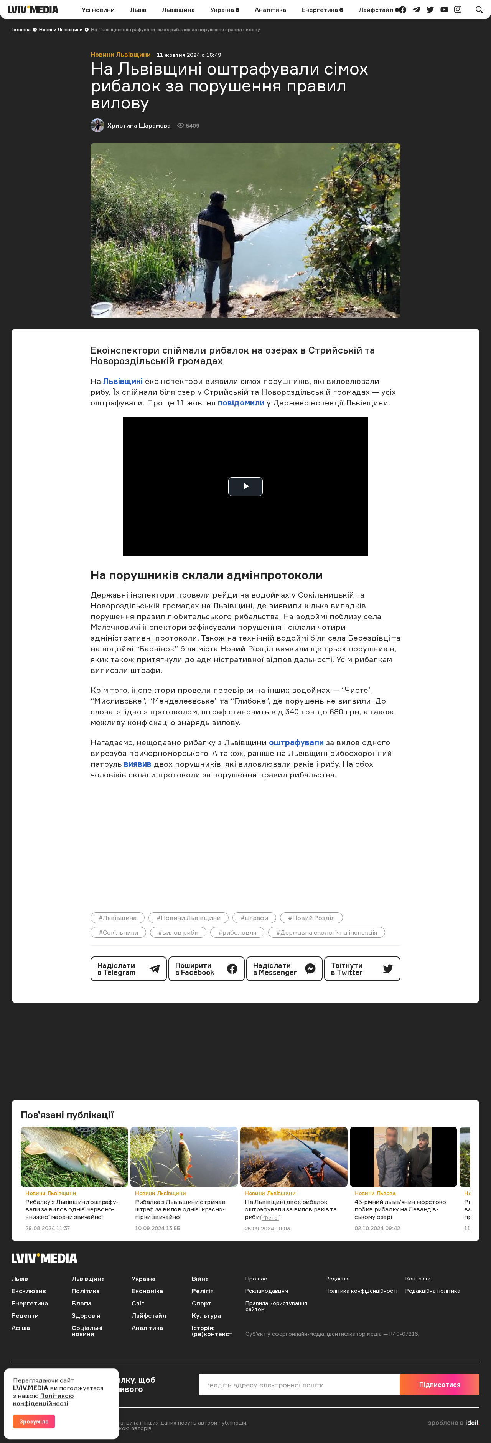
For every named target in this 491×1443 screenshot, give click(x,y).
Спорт (201, 1303)
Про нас (256, 1278)
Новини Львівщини (60, 29)
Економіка (147, 1291)
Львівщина (178, 9)
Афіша (21, 1328)
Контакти (418, 1278)
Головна (21, 29)
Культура (206, 1315)
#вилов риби (178, 932)
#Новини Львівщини (189, 918)
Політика (86, 1291)
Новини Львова (374, 1193)
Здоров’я (86, 1315)
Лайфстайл (377, 9)
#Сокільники (118, 932)
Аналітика (270, 9)
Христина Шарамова (139, 125)
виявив (138, 764)
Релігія (203, 1291)
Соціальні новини (87, 1331)
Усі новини (98, 9)
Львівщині (123, 381)
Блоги (81, 1303)
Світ (138, 1303)
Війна (200, 1278)
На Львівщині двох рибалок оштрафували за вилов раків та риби (290, 1209)
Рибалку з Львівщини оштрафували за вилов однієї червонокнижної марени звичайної (71, 1209)
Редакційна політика (432, 1290)
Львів (138, 9)
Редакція (338, 1278)
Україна (223, 9)
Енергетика (320, 9)
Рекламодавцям (267, 1290)
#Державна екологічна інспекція (326, 932)
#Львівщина (118, 918)
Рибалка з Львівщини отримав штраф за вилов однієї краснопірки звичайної (180, 1209)
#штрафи (254, 918)
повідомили (242, 402)
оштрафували (297, 742)
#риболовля (237, 932)
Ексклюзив (29, 1291)
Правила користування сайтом (276, 1306)
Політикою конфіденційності (43, 1399)
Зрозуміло (34, 1421)
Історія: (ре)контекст (212, 1331)
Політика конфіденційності (361, 1290)
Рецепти (25, 1315)
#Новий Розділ (311, 918)
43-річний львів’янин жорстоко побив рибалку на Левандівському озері (400, 1209)
